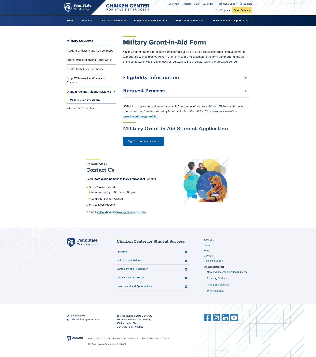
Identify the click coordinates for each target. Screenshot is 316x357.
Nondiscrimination (150, 338)
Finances (87, 20)
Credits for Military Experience (85, 69)
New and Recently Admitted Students (227, 272)
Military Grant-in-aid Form (85, 100)
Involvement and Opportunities (231, 20)
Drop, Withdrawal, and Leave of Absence (86, 80)
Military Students (80, 40)
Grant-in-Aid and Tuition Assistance (89, 92)
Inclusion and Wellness (113, 20)
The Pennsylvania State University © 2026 (107, 344)
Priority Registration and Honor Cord (89, 60)
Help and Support (227, 4)
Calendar (207, 4)
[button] (246, 3)
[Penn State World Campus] (82, 242)
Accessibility (93, 338)
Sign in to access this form (143, 141)
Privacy (166, 338)
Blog (196, 4)
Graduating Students (218, 284)
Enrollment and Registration (150, 20)
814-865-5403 (78, 315)
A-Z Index (174, 4)
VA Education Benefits (80, 108)
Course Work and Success (189, 20)
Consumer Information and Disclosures (121, 338)
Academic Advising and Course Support (91, 51)
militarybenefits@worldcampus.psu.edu (121, 212)
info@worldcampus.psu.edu (85, 319)
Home (70, 20)
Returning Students (217, 278)
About (187, 4)
